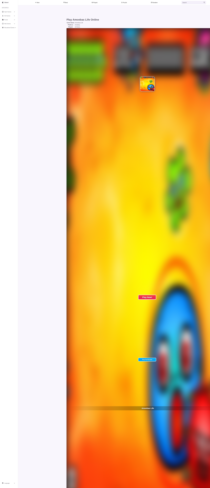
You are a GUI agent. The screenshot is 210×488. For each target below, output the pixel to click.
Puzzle (125, 2)
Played (95, 2)
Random (155, 2)
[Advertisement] (106, 12)
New (37, 2)
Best (66, 2)
